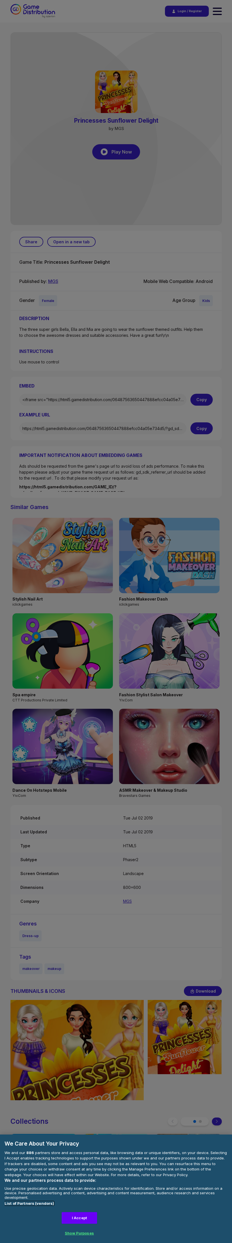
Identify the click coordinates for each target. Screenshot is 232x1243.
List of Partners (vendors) (29, 1203)
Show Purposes (79, 1233)
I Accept (79, 1218)
